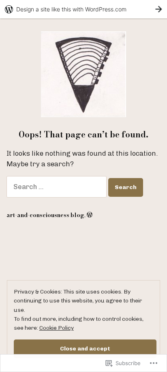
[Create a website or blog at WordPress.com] (89, 215)
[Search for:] (57, 187)
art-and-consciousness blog (45, 215)
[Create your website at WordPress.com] (83, 9)
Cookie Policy (56, 327)
